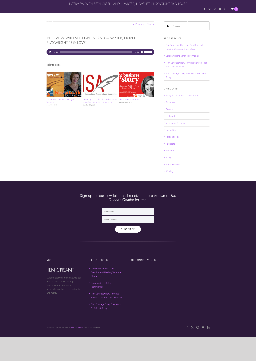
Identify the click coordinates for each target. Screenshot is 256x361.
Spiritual (170, 150)
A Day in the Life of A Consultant (182, 95)
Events (169, 109)
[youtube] (220, 9)
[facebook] (204, 9)
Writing (169, 171)
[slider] (148, 51)
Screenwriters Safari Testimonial (182, 55)
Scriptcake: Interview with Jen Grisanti (60, 100)
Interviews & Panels (175, 122)
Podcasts (170, 143)
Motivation (171, 129)
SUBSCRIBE (128, 229)
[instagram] (215, 9)
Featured (170, 116)
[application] (100, 52)
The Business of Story (129, 99)
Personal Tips (173, 136)
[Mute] (141, 52)
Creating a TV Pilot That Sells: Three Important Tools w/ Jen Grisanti (100, 100)
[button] (237, 20)
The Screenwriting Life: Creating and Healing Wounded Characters (106, 272)
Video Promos (173, 164)
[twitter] (209, 9)
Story (168, 157)
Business (170, 102)
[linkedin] (225, 9)
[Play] (50, 52)
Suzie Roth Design (76, 327)
